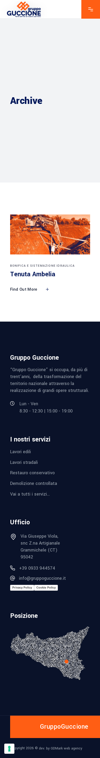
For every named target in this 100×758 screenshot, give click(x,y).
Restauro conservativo (32, 473)
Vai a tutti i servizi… (30, 494)
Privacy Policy (22, 587)
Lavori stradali (24, 462)
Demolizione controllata (33, 483)
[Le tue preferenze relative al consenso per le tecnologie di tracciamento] (9, 749)
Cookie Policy (46, 587)
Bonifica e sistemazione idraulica (42, 266)
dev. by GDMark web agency (60, 748)
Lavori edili (20, 452)
